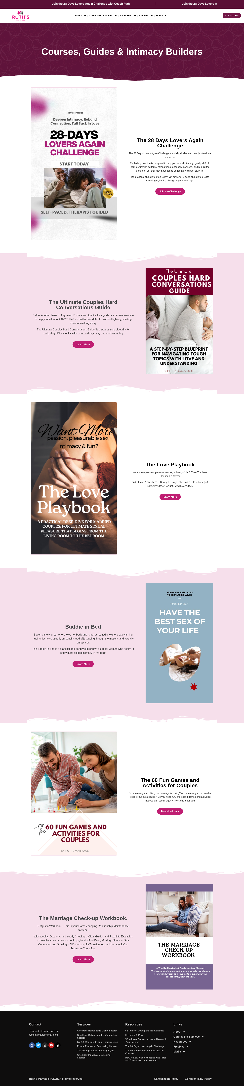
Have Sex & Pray (134, 1035)
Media (159, 15)
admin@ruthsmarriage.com (44, 1031)
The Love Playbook (170, 465)
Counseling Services (101, 15)
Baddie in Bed (83, 627)
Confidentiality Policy (198, 1078)
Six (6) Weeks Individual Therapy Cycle (97, 1042)
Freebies (144, 15)
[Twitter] (38, 1045)
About (78, 15)
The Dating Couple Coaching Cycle (95, 1050)
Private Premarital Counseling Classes (97, 1046)
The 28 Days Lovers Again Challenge (170, 143)
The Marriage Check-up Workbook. (83, 918)
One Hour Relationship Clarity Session (97, 1030)
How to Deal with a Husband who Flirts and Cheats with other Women (145, 1059)
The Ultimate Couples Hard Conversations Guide (83, 304)
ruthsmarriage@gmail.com (43, 1034)
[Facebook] (32, 1045)
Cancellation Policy (166, 1078)
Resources (126, 15)
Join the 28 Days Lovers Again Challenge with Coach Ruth (60, 3)
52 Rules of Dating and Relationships (144, 1030)
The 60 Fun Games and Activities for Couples (170, 782)
